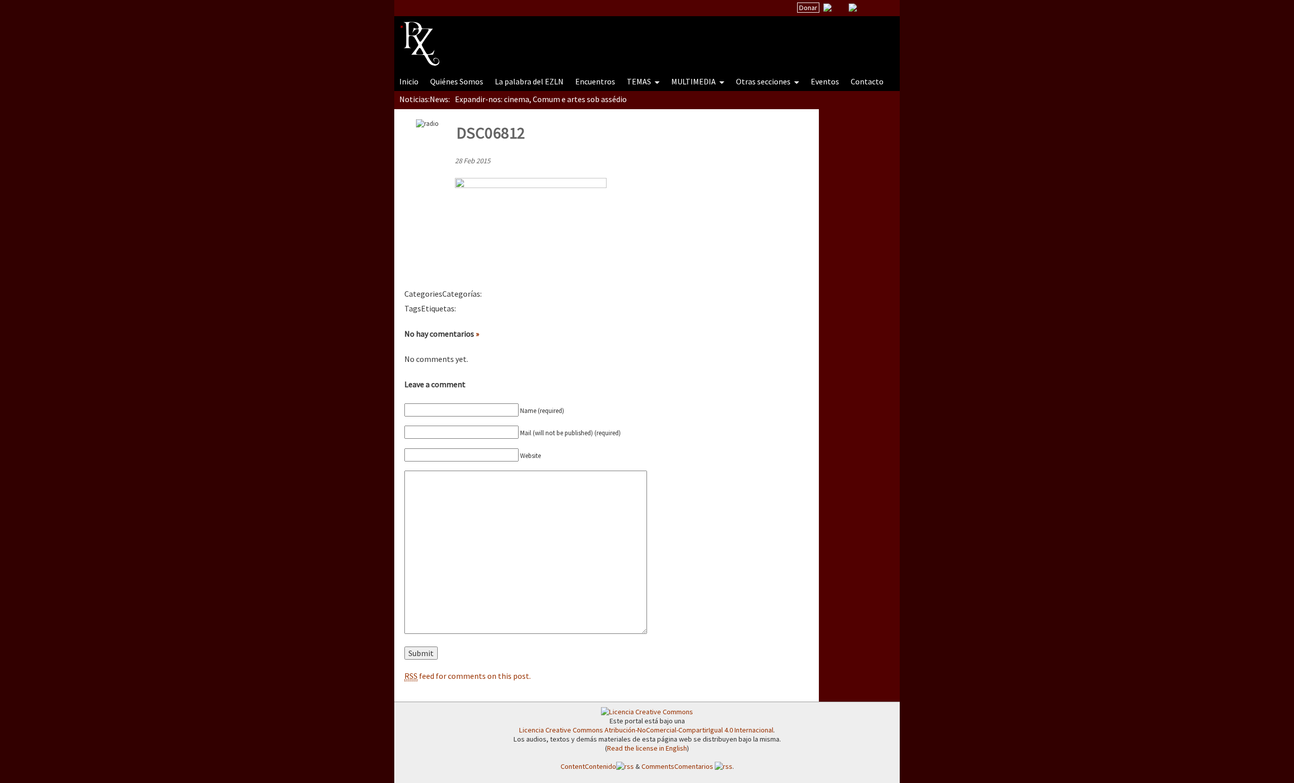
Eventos (825, 81)
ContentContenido (588, 766)
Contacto (867, 81)
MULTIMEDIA (694, 81)
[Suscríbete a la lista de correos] (827, 9)
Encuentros (595, 81)
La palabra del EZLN (529, 81)
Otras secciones (764, 81)
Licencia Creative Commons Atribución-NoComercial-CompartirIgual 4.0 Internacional (646, 729)
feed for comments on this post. (467, 676)
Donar (808, 7)
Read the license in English (647, 748)
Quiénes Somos (456, 81)
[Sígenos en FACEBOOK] (865, 8)
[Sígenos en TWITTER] (840, 8)
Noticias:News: (424, 99)
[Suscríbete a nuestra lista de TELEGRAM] (853, 8)
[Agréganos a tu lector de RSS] (883, 8)
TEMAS (640, 81)
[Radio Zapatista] (592, 37)
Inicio (409, 81)
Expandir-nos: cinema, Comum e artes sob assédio (541, 99)
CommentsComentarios (678, 766)
